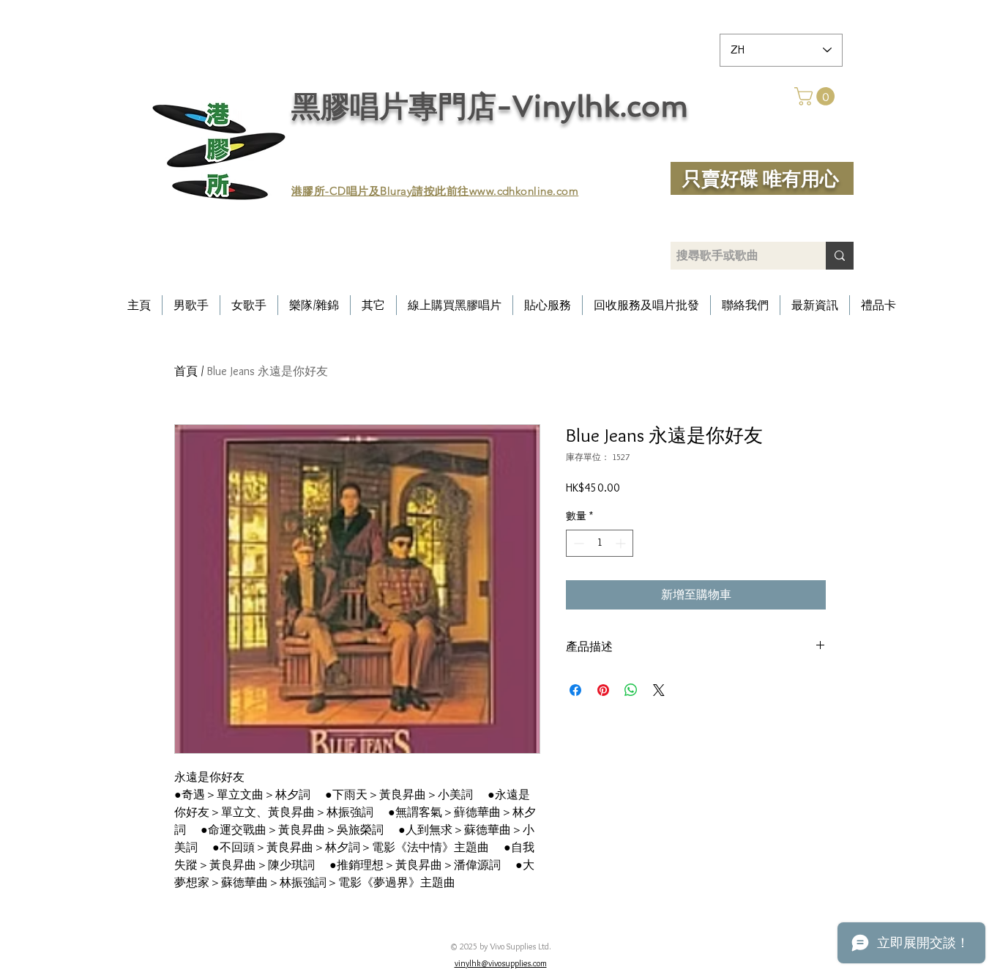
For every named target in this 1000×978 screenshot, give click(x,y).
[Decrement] (577, 543)
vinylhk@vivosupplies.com (501, 962)
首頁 (186, 371)
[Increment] (622, 543)
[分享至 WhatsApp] (631, 690)
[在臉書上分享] (575, 690)
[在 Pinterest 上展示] (603, 690)
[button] (816, 96)
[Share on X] (659, 690)
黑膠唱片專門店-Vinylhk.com (489, 106)
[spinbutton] (599, 543)
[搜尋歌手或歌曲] (840, 256)
